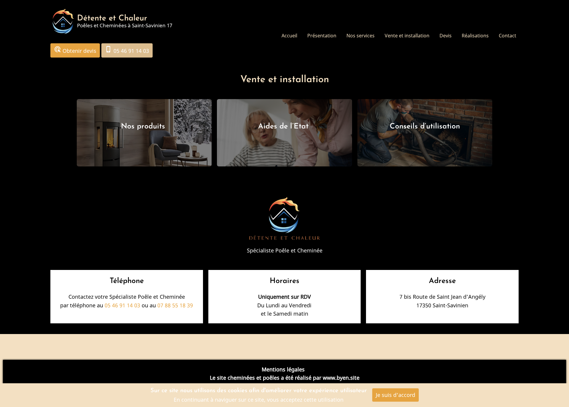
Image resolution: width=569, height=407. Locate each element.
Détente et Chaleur (112, 19)
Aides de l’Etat (284, 126)
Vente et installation (407, 35)
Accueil (289, 35)
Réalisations (475, 35)
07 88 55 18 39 (175, 305)
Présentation (321, 35)
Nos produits (144, 126)
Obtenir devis (75, 50)
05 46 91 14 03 (127, 50)
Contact (507, 35)
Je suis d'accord (395, 394)
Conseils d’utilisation (425, 126)
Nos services (360, 35)
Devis (445, 35)
